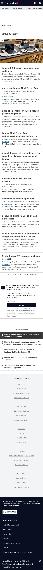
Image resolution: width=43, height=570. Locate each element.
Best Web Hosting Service (21, 393)
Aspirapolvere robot (35, 8)
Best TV (21, 433)
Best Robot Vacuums (21, 487)
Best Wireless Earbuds (21, 460)
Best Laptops (21, 406)
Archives (33, 275)
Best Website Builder (21, 398)
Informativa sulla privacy (24, 310)
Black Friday (17, 8)
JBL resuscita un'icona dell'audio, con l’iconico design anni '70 (19, 366)
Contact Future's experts (11, 525)
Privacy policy (7, 529)
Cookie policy (7, 534)
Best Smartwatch (21, 442)
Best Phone (21, 429)
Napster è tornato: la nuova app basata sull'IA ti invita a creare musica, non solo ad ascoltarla (22, 343)
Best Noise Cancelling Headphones (21, 456)
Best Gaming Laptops (21, 411)
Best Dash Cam (21, 478)
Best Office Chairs (21, 465)
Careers (5, 548)
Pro (2, 40)
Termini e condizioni (10, 520)
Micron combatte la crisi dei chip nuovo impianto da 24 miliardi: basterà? (19, 351)
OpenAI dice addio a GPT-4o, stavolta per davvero (20, 359)
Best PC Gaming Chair (21, 420)
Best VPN (21, 384)
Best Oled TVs (21, 438)
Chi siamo (6, 539)
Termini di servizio (26, 309)
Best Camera (21, 473)
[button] (2, 3)
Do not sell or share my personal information (18, 552)
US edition (18, 564)
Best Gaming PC (21, 416)
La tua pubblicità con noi (11, 543)
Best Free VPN (21, 389)
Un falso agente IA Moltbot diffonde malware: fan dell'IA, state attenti (22, 335)
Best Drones (21, 483)
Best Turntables (21, 451)
